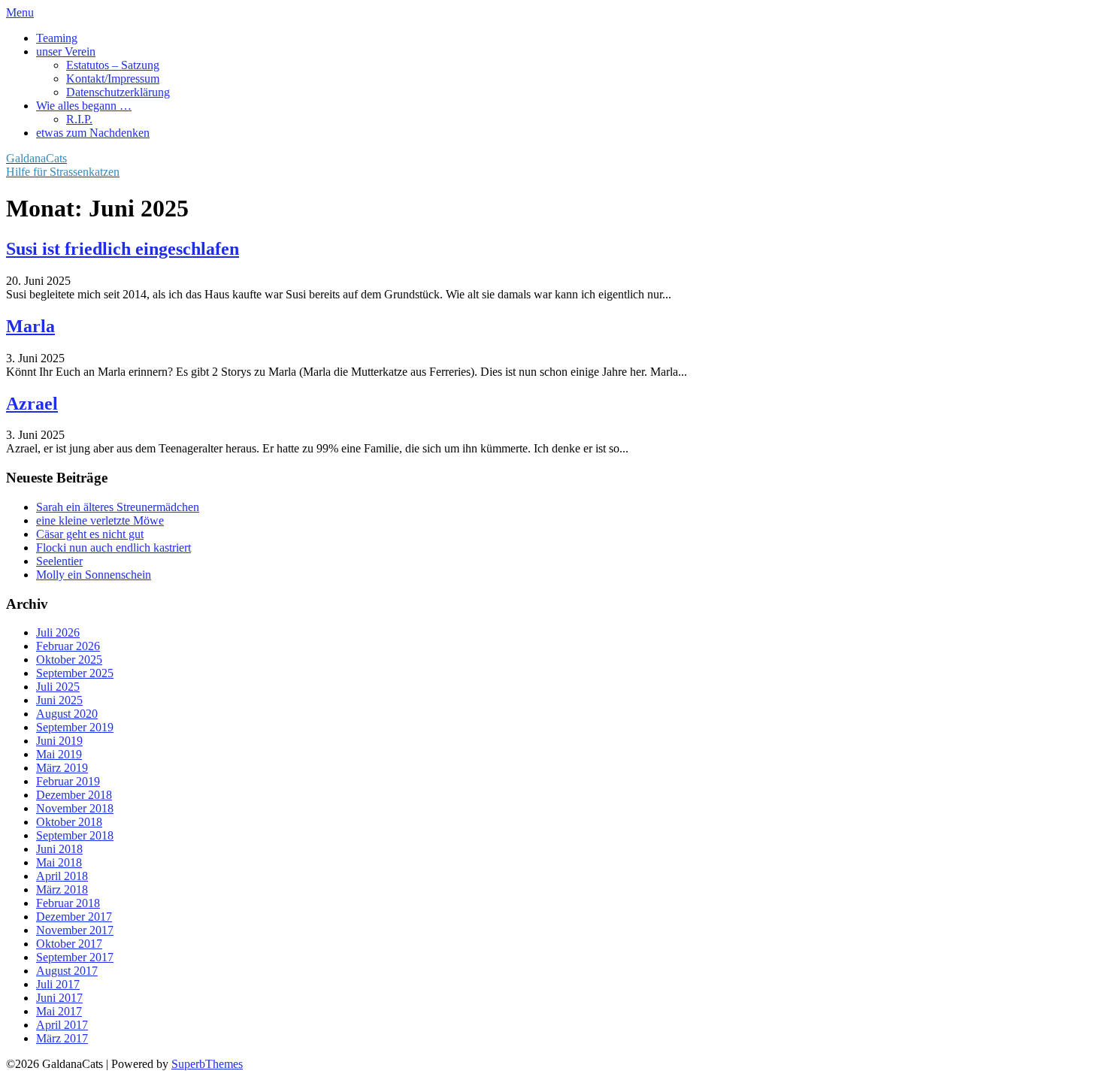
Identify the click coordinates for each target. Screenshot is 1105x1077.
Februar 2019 (68, 781)
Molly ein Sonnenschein (93, 574)
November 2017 (75, 930)
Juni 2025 (59, 700)
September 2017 (75, 957)
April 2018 (62, 876)
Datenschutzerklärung (118, 92)
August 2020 (67, 713)
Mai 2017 (59, 1011)
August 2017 (67, 970)
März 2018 (62, 889)
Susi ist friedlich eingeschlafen (122, 249)
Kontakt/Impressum (112, 78)
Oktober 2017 (69, 943)
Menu (20, 12)
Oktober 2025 (69, 659)
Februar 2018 (68, 903)
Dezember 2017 (74, 916)
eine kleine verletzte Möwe (100, 520)
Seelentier (59, 561)
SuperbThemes (207, 1063)
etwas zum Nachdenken (93, 132)
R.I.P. (79, 119)
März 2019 (62, 767)
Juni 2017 (59, 997)
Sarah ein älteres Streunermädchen (117, 507)
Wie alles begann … (84, 105)
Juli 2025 (58, 686)
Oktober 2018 (69, 821)
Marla (30, 326)
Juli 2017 (58, 984)
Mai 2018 (59, 862)
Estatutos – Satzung (112, 65)
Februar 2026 (68, 646)
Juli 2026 (58, 632)
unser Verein (65, 51)
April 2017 (62, 1024)
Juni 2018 (59, 849)
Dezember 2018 (74, 794)
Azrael (32, 403)
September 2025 (75, 673)
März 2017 (62, 1038)
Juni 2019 (59, 740)
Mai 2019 (59, 754)
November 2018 (75, 808)
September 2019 (75, 727)
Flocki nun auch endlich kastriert (113, 547)
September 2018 (75, 835)
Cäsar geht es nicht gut (90, 534)
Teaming (56, 38)
